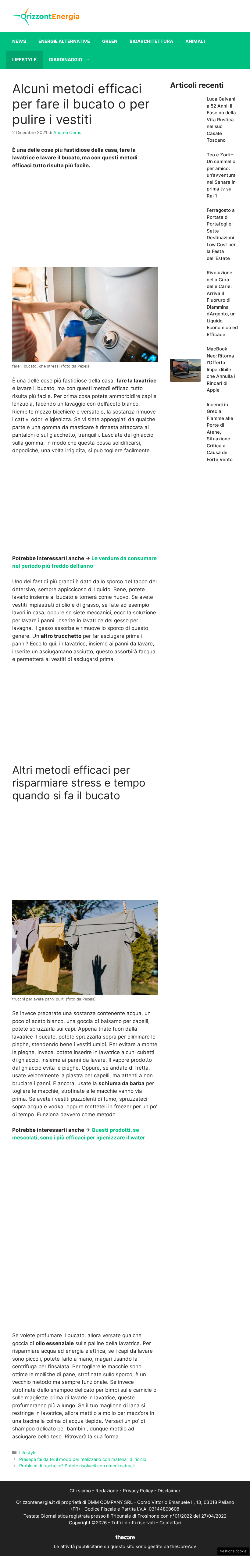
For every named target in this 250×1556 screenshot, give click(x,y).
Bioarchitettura (151, 41)
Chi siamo (80, 1491)
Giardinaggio (65, 59)
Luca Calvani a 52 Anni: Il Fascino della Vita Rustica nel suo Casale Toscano (221, 119)
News (19, 41)
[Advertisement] (85, 220)
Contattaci (170, 1523)
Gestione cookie (233, 1551)
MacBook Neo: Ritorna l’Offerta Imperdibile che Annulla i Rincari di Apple (221, 369)
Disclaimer (169, 1491)
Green (109, 41)
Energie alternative (64, 41)
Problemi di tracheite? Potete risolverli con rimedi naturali (76, 1465)
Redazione (106, 1491)
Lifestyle (24, 59)
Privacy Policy (138, 1491)
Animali (195, 41)
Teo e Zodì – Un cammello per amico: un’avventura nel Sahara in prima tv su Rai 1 (221, 175)
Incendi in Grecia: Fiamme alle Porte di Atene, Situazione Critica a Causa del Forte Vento (220, 432)
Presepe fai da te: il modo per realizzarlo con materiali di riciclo (82, 1459)
